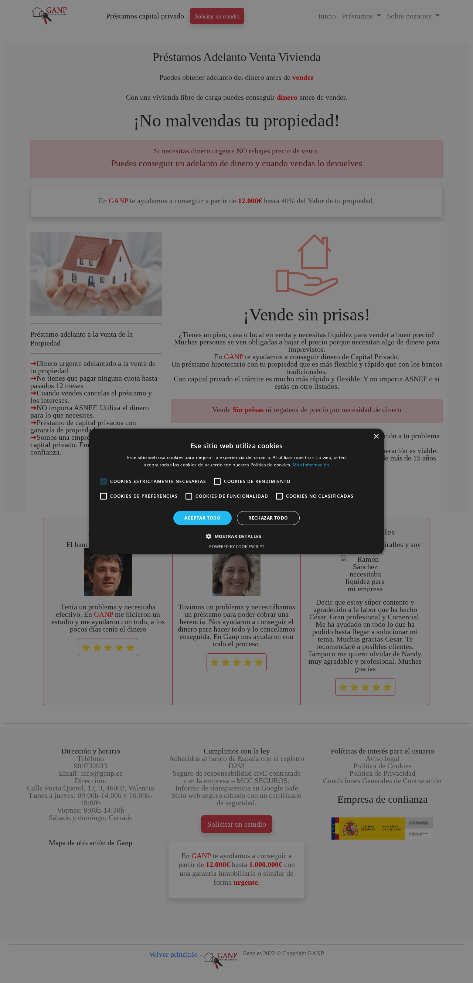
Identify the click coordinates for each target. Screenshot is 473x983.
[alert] (236, 491)
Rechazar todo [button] (268, 518)
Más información (311, 465)
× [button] (376, 436)
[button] (236, 536)
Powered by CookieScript (236, 546)
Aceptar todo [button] (202, 518)
